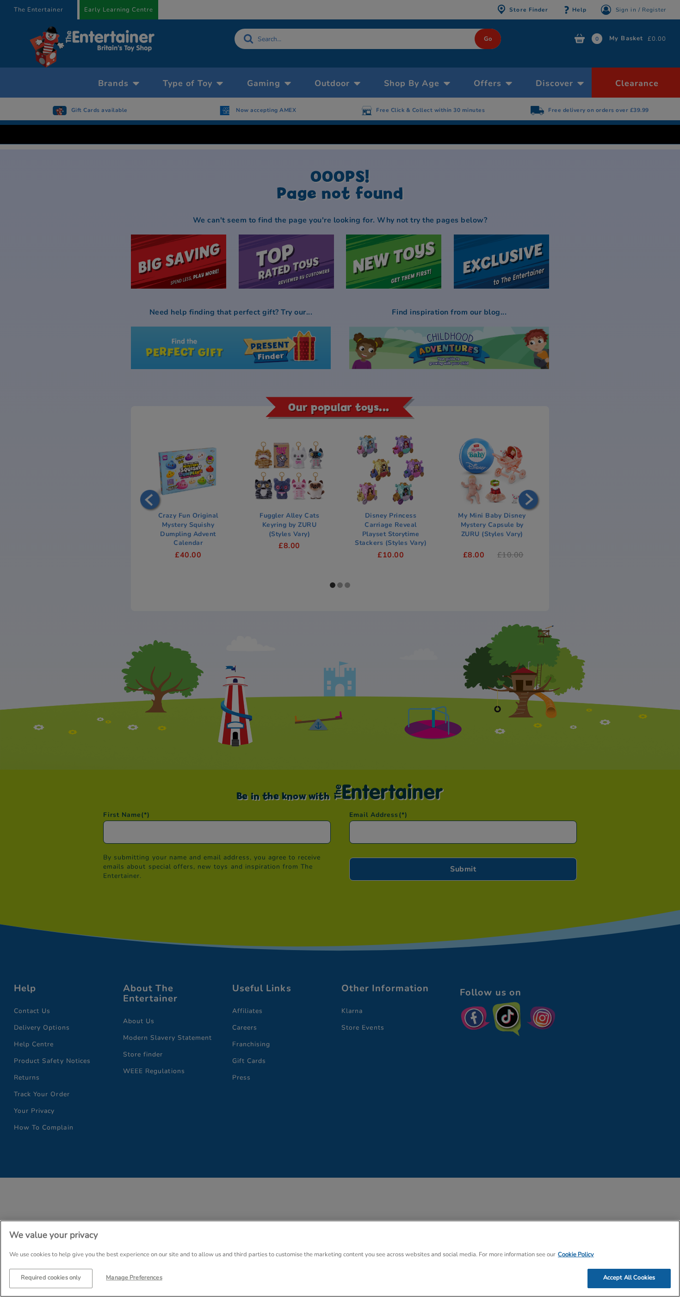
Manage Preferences (134, 1277)
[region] (340, 1258)
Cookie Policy (576, 1254)
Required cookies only (51, 1277)
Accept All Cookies (629, 1277)
